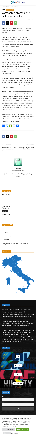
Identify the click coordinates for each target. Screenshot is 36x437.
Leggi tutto (14, 433)
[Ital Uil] (18, 365)
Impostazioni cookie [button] (8, 429)
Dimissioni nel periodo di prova (11, 236)
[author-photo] (18, 165)
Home (3, 6)
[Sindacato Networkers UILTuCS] (18, 2)
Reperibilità (6, 239)
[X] (7, 23)
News (7, 6)
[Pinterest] (11, 23)
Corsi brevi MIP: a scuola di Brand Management (26, 148)
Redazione (5, 19)
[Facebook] (3, 23)
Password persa (6, 216)
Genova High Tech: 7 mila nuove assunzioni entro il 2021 (9, 149)
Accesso (4, 211)
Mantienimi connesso (6, 207)
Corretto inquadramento (9, 229)
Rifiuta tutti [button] (7, 433)
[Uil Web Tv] (18, 383)
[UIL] (18, 356)
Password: (5, 200)
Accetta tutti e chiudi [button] (22, 429)
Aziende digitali (14, 6)
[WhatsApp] (15, 23)
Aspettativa (6, 232)
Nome (3, 396)
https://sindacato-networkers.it (18, 170)
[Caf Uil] (18, 374)
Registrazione (6, 214)
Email (3, 402)
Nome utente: (6, 194)
